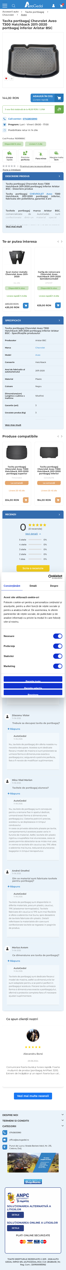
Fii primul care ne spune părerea (35, 166)
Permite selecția (33, 688)
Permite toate (33, 681)
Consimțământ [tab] (12, 585)
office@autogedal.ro (19, 1140)
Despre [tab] (54, 585)
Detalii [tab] (33, 585)
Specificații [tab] (13, 320)
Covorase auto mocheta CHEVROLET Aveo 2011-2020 (49, 275)
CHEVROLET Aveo (41, 193)
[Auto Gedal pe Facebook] (33, 1163)
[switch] (57, 646)
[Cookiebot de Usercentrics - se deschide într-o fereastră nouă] (48, 577)
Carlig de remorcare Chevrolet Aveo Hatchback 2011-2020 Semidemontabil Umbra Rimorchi (17, 275)
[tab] (33, 176)
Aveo (37, 355)
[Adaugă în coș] (26, 305)
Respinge (33, 694)
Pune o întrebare (12, 170)
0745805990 (30, 118)
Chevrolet (40, 347)
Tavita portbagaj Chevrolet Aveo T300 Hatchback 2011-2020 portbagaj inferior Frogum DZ (49, 470)
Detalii (15, 1215)
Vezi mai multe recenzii (33, 1096)
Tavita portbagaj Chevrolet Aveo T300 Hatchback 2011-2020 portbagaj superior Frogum (17, 470)
